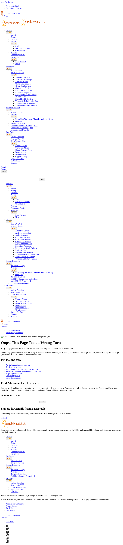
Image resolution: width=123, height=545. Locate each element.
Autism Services (21, 82)
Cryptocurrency (21, 156)
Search (6, 16)
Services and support (14, 367)
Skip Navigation (7, 2)
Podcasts (14, 114)
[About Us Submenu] (9, 32)
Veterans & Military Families (26, 105)
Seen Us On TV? (17, 139)
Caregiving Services (23, 86)
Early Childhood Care (23, 90)
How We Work (16, 71)
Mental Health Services (24, 99)
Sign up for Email (17, 159)
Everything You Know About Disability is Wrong (34, 119)
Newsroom (15, 57)
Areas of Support (17, 73)
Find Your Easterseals (11, 13)
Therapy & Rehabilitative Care (27, 101)
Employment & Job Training (26, 95)
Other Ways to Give (18, 141)
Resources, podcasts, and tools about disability (23, 371)
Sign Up (4, 418)
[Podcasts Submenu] (14, 117)
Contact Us (10, 522)
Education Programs (23, 92)
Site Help (9, 508)
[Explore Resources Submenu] (9, 110)
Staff (17, 46)
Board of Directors (22, 48)
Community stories (13, 376)
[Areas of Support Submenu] (14, 75)
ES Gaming (15, 161)
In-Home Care (20, 97)
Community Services (23, 88)
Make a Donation (17, 137)
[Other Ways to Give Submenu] (14, 143)
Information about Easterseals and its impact (22, 369)
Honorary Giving (21, 154)
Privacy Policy (11, 506)
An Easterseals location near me (18, 365)
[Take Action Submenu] (9, 134)
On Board (19, 121)
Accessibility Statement (14, 8)
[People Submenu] (14, 44)
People (13, 41)
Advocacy (14, 163)
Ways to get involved (14, 374)
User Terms (10, 510)
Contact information (13, 378)
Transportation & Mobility (25, 103)
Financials (14, 39)
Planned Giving (21, 146)
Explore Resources (13, 108)
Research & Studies (18, 123)
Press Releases (20, 62)
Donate (3, 517)
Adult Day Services (22, 77)
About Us (9, 30)
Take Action (10, 132)
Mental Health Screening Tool (22, 128)
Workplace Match (22, 148)
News (17, 64)
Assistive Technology (23, 80)
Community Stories (13, 6)
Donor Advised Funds (23, 150)
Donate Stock (20, 152)
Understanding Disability (20, 130)
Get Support (10, 66)
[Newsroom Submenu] (14, 59)
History (13, 37)
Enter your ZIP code (11, 396)
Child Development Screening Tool (24, 126)
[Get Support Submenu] (9, 68)
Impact (13, 35)
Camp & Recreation (23, 84)
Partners (14, 53)
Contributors (20, 50)
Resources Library (18, 112)
